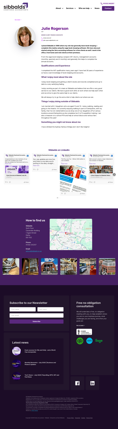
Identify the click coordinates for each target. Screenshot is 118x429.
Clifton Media (34, 410)
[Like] (62, 193)
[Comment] (9, 182)
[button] (3, 174)
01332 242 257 (47, 38)
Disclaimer (77, 417)
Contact (108, 8)
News (97, 8)
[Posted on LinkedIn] (28, 156)
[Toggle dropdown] (62, 8)
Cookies (83, 417)
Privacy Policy (70, 417)
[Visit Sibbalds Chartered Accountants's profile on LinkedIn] (6, 155)
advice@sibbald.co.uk (34, 251)
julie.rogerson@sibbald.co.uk (50, 40)
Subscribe (36, 321)
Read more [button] (8, 163)
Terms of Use (89, 417)
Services (69, 8)
